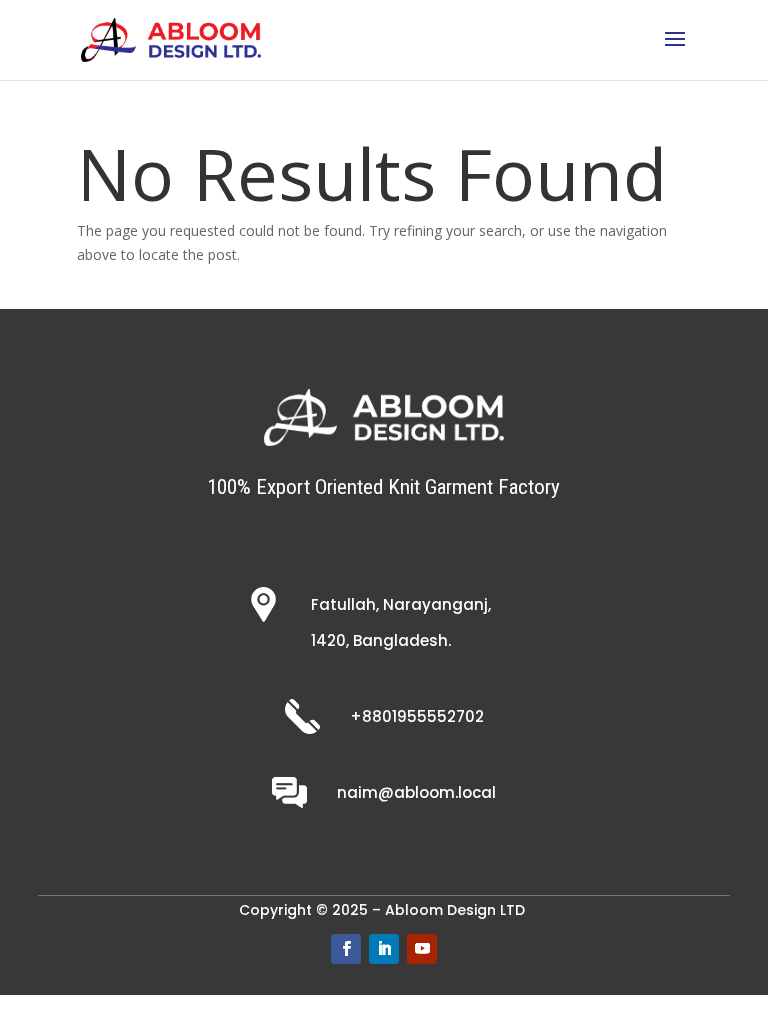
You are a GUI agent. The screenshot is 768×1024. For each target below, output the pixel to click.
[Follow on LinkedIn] (384, 949)
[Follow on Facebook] (346, 949)
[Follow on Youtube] (422, 949)
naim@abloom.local (416, 792)
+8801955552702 (417, 716)
